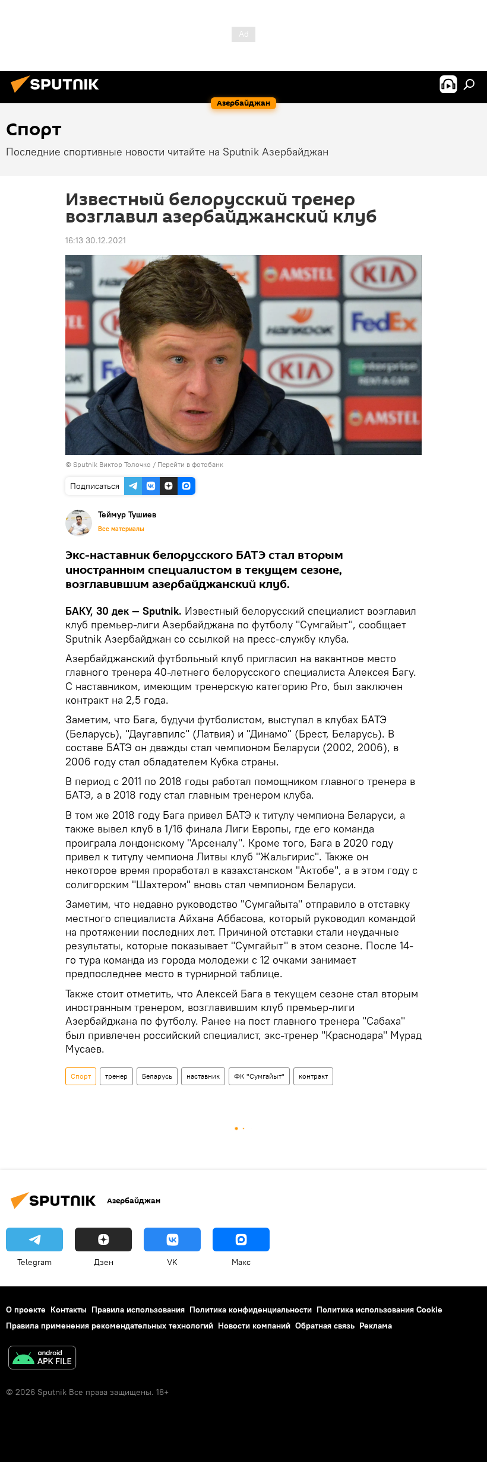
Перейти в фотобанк (190, 464)
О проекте (26, 1309)
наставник (203, 1076)
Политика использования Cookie (379, 1309)
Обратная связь (325, 1325)
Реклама (375, 1325)
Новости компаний (254, 1325)
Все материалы (121, 529)
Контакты (68, 1309)
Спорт (81, 1076)
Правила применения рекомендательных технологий (109, 1325)
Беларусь (157, 1076)
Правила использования (138, 1309)
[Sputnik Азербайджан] (58, 94)
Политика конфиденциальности (250, 1309)
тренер (116, 1076)
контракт (313, 1076)
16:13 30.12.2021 (95, 240)
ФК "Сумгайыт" (259, 1076)
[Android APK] (42, 1359)
